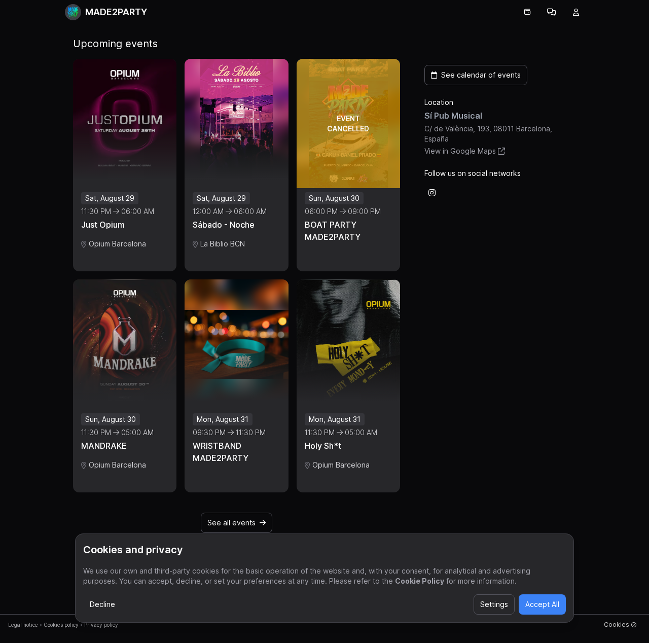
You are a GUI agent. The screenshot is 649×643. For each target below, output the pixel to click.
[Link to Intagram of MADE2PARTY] (432, 193)
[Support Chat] (552, 12)
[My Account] (576, 12)
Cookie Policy (419, 581)
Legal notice (23, 625)
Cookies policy (61, 625)
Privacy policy (101, 625)
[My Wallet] (527, 12)
